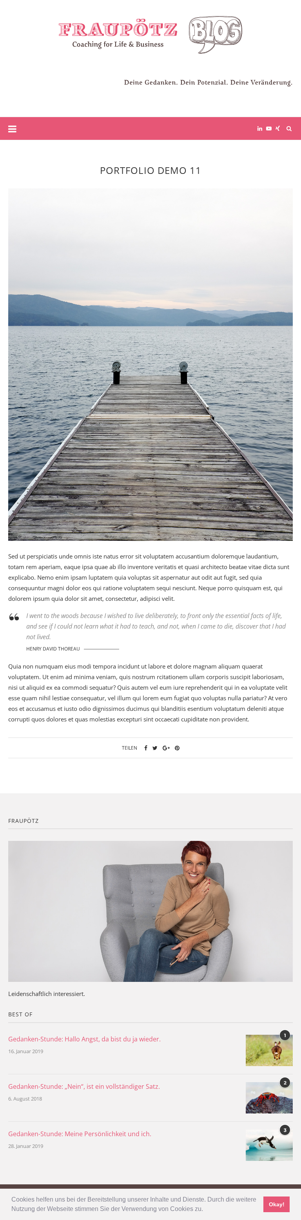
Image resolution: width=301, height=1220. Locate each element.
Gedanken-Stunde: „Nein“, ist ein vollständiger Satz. (84, 1086)
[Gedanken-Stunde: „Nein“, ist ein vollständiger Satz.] (269, 1097)
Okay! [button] (277, 1204)
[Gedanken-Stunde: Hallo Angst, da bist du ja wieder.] (269, 1050)
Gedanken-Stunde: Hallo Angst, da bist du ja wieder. (84, 1039)
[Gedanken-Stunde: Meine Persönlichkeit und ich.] (269, 1145)
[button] (206, 1210)
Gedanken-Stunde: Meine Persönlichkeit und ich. (79, 1134)
